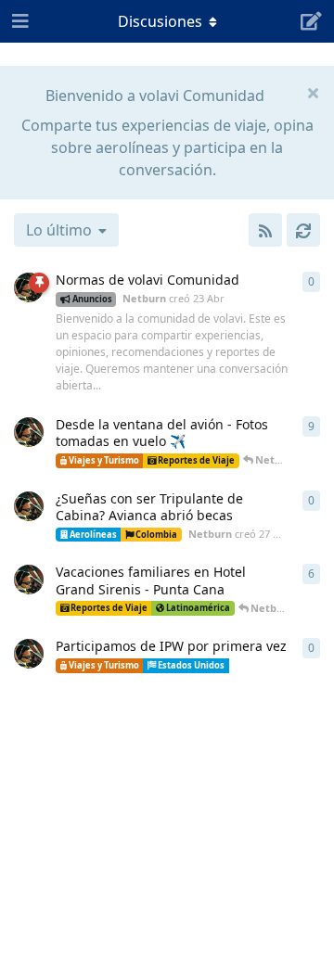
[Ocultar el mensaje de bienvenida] (312, 91)
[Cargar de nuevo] (303, 230)
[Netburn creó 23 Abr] (29, 287)
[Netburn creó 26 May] (29, 432)
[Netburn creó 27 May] (29, 506)
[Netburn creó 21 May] (29, 654)
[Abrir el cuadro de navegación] (18, 21)
